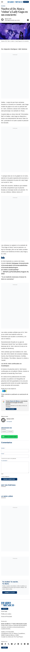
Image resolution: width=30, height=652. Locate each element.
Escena (3, 6)
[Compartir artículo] (28, 20)
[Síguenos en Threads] (21, 644)
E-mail (3, 453)
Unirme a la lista (10, 592)
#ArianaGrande (24, 263)
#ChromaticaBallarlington (9, 267)
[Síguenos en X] (8, 644)
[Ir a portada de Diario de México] (15, 604)
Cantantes (4, 431)
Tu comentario (4, 460)
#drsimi (8, 263)
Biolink (4, 647)
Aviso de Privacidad (6, 616)
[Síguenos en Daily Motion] (28, 644)
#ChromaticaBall (6, 265)
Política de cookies (6, 614)
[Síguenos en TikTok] (15, 644)
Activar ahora (10, 409)
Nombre (3, 448)
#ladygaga (14, 263)
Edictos (5, 608)
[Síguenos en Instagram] (2, 644)
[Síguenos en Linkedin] (18, 644)
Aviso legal (4, 611)
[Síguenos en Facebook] (5, 644)
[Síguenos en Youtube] (12, 644)
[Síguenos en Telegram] (25, 644)
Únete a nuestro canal (10, 436)
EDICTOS (26, 1)
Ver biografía (9, 421)
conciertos (10, 431)
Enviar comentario (9, 479)
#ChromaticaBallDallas (19, 265)
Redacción (8, 18)
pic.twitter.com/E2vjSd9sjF (10, 269)
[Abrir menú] (2, 2)
